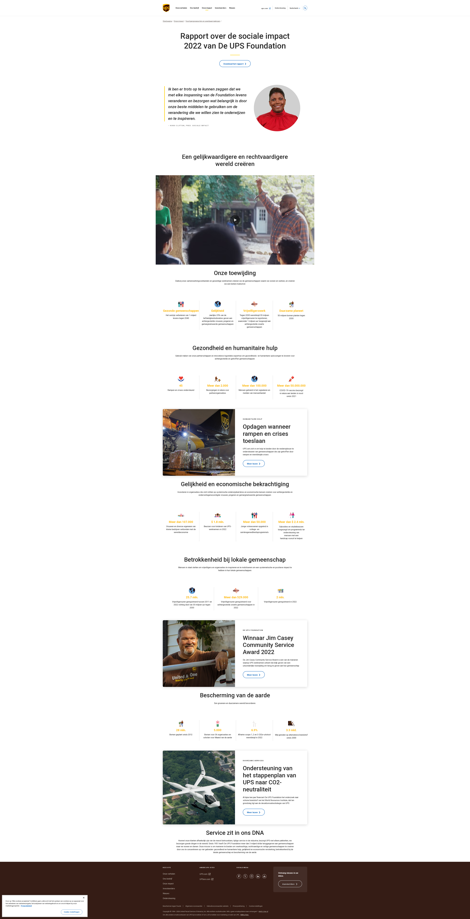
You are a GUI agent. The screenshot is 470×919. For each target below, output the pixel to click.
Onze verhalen (181, 8)
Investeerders (220, 8)
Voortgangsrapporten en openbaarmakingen (203, 21)
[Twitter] (245, 877)
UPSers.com (206, 879)
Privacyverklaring (239, 906)
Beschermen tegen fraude (172, 906)
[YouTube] (264, 877)
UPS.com (205, 874)
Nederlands (294, 8)
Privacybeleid (26, 906)
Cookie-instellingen (256, 906)
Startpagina (167, 21)
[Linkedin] (258, 877)
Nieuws (232, 8)
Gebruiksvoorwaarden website (217, 906)
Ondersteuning (281, 8)
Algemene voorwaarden (193, 906)
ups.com (267, 8)
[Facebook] (238, 877)
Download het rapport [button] (233, 64)
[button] (305, 8)
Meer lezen (252, 464)
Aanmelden (288, 884)
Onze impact (207, 8)
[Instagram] (251, 877)
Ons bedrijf (194, 8)
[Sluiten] (83, 897)
